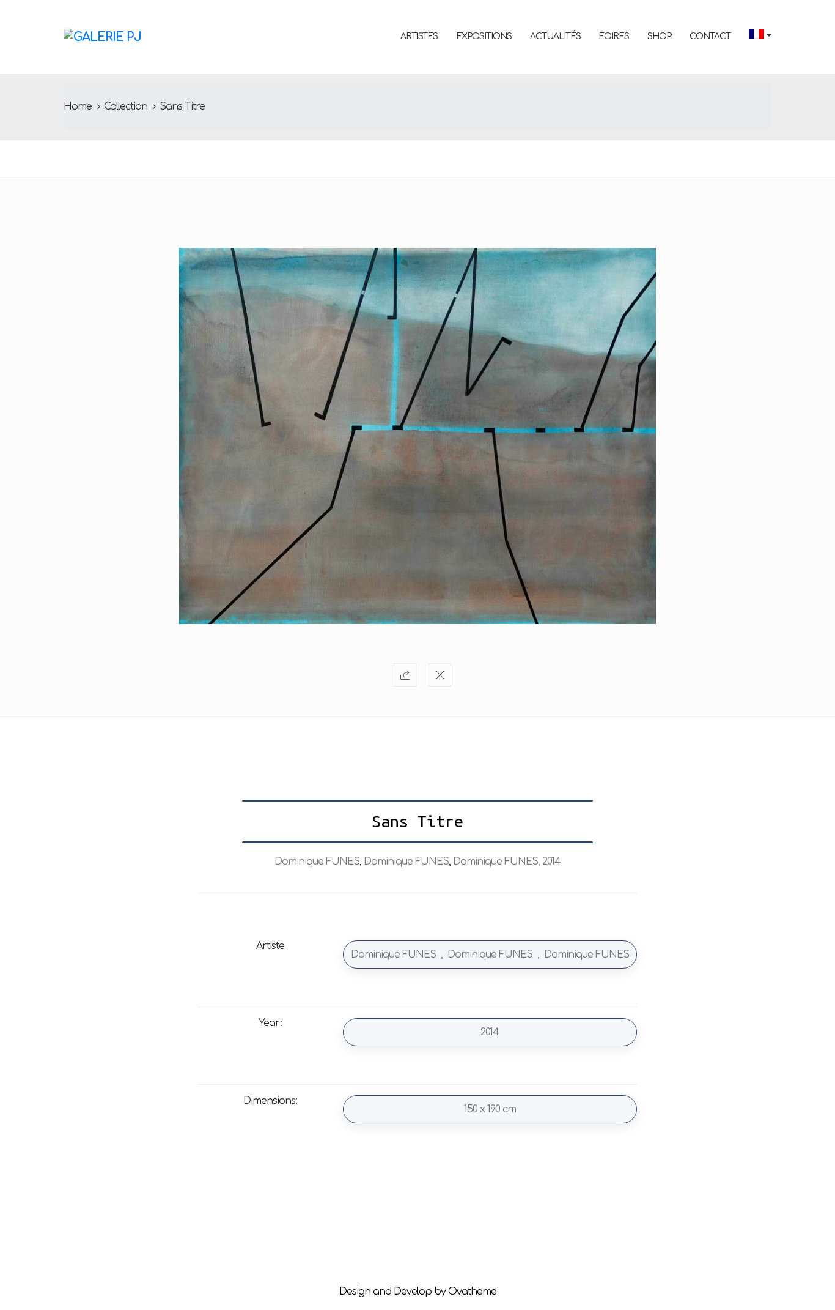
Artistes (419, 36)
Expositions (484, 36)
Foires (614, 36)
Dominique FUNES (316, 861)
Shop (659, 36)
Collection (125, 106)
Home (78, 106)
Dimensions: (270, 1100)
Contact (710, 36)
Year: (270, 1023)
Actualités (555, 36)
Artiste (270, 945)
